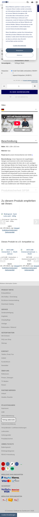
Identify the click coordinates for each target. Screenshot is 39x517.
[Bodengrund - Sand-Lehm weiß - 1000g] (9, 215)
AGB (2, 412)
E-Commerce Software (12, 510)
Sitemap (4, 343)
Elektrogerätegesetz (7, 451)
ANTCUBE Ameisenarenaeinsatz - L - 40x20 (29, 259)
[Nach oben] (34, 514)
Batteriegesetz (6, 447)
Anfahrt (3, 358)
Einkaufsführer (6, 293)
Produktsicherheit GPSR (15, 190)
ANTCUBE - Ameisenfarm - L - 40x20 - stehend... (9, 258)
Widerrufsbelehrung (7, 416)
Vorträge (4, 323)
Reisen (3, 385)
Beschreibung (9, 141)
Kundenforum (5, 362)
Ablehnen (19, 55)
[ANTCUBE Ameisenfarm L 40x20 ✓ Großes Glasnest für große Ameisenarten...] (9, 252)
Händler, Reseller (7, 397)
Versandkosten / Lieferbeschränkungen (13, 427)
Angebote (4, 316)
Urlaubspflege (5, 320)
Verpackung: (4, 72)
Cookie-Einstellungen (19, 45)
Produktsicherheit (7, 438)
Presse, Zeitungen (7, 377)
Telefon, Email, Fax (7, 354)
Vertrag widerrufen (8, 420)
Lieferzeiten (5, 431)
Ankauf (3, 393)
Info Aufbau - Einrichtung (9, 297)
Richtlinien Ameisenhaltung (10, 300)
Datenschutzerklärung (8, 424)
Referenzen (5, 374)
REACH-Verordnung (8, 454)
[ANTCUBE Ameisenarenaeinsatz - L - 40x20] (29, 252)
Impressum (4, 408)
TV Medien (4, 381)
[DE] (19, 109)
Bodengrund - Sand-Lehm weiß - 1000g (9, 220)
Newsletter (4, 365)
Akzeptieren (19, 50)
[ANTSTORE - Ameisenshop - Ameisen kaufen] (4, 2)
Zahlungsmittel (6, 435)
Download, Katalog (7, 304)
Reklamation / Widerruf (8, 327)
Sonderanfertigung (7, 312)
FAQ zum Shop (6, 339)
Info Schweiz (5, 336)
